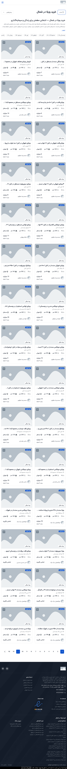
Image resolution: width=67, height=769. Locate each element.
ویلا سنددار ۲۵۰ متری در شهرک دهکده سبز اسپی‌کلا (51, 629)
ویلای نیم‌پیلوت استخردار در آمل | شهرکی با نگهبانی (19, 388)
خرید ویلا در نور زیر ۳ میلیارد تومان (57, 746)
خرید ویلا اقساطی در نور (37, 728)
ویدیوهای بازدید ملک (16, 726)
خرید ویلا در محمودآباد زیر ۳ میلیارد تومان (57, 748)
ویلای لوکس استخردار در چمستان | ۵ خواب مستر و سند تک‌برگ (18, 306)
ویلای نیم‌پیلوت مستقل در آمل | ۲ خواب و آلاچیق (19, 184)
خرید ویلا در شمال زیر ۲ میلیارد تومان (57, 724)
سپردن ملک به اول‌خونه (15, 724)
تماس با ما (3, 765)
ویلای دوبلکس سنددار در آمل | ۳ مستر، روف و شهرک (50, 347)
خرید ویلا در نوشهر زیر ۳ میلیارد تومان (56, 752)
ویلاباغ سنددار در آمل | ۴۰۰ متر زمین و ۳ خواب (50, 429)
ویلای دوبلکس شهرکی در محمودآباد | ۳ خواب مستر (17, 469)
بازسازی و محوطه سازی (60, 706)
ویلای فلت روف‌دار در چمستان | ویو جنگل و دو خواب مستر (18, 551)
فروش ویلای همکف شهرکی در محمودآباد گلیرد (17, 62)
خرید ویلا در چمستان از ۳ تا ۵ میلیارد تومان (57, 757)
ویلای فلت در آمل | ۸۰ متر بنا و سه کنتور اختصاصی (50, 102)
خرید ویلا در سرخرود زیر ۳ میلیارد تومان (56, 754)
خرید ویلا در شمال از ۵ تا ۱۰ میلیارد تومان (57, 732)
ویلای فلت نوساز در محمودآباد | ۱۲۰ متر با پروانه (17, 429)
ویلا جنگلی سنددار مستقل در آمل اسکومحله (52, 62)
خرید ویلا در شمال (28, 682)
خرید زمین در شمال (27, 680)
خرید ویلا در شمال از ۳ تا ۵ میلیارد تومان (57, 729)
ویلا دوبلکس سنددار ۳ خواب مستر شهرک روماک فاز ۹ (19, 590)
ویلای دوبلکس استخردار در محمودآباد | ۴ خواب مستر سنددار (50, 469)
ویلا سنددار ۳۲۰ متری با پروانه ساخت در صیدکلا (50, 510)
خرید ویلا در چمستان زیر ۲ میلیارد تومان (56, 760)
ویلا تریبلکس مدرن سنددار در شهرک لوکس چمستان (18, 510)
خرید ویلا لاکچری (28, 687)
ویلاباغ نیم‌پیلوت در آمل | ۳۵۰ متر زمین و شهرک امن (17, 265)
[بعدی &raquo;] (5, 652)
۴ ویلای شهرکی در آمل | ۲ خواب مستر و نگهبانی (51, 184)
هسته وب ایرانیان (52, 765)
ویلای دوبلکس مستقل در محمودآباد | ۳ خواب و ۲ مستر (17, 102)
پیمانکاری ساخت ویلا (61, 701)
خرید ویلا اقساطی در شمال (37, 724)
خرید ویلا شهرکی (28, 690)
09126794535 (59, 692)
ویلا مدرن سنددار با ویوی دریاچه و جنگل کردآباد (17, 629)
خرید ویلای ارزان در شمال (60, 744)
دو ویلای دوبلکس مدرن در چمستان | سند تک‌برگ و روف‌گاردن (51, 306)
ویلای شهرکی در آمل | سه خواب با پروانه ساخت (17, 143)
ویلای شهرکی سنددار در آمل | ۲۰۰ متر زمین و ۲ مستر (51, 265)
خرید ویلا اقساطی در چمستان (36, 726)
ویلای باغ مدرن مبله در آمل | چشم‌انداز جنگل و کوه (17, 347)
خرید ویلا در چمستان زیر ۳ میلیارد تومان (56, 739)
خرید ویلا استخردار (28, 685)
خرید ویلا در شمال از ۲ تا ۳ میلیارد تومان (56, 726)
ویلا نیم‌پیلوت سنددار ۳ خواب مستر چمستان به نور (51, 551)
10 (22, 652)
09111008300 (59, 690)
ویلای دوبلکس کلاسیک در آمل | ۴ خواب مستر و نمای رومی (50, 225)
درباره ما (10, 765)
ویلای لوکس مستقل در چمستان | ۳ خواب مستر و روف (18, 225)
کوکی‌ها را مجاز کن (26, 768)
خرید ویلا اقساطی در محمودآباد (35, 730)
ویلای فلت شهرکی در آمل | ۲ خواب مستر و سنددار (50, 143)
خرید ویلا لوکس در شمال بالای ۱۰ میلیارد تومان (56, 736)
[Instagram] (2, 668)
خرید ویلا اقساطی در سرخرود (36, 734)
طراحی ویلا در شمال (61, 704)
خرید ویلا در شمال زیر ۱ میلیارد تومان (57, 741)
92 (9, 652)
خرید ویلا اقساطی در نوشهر (37, 732)
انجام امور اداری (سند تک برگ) (58, 709)
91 (13, 652)
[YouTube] (7, 668)
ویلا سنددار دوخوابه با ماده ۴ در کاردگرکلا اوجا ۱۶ (50, 590)
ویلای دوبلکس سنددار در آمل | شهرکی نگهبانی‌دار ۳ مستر (51, 388)
